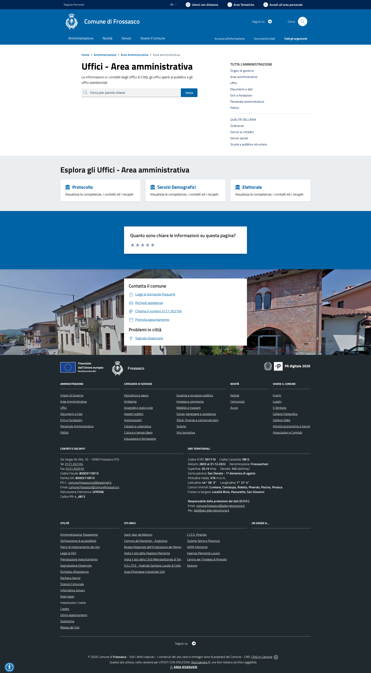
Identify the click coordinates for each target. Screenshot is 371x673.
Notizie (234, 395)
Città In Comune (261, 656)
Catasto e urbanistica (137, 426)
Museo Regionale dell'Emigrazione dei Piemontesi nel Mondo (163, 547)
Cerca (189, 92)
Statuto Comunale (72, 584)
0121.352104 (74, 464)
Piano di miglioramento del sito (80, 547)
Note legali (67, 596)
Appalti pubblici (133, 414)
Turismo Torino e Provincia (203, 540)
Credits (64, 608)
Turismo (181, 426)
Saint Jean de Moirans (138, 534)
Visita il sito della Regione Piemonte (147, 553)
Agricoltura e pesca (136, 395)
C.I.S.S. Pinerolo (197, 534)
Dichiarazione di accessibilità (78, 540)
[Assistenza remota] (275, 656)
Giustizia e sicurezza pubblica (194, 395)
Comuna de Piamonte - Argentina (145, 540)
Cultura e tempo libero (138, 432)
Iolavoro (192, 565)
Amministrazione (103, 54)
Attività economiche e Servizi (291, 426)
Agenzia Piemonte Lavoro (203, 553)
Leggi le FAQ (68, 553)
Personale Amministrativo (77, 426)
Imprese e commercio (190, 401)
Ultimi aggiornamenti (73, 615)
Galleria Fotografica (285, 414)
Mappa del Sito (69, 627)
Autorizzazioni (133, 420)
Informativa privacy (72, 590)
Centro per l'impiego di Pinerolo (207, 559)
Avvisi (234, 407)
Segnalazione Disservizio (76, 565)
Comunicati (237, 401)
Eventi (277, 395)
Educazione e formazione (140, 438)
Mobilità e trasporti (188, 407)
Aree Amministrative (133, 54)
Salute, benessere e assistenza (196, 414)
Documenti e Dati (71, 414)
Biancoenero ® (200, 662)
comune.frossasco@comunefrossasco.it (94, 487)
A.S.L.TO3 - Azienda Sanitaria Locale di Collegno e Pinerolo (161, 565)
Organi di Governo (71, 395)
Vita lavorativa (185, 432)
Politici (64, 432)
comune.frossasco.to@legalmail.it (89, 482)
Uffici (63, 407)
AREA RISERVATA (185, 667)
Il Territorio (279, 407)
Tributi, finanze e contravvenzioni (197, 420)
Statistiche (67, 621)
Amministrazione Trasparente (79, 534)
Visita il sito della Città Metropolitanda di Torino (154, 559)
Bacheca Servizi (70, 578)
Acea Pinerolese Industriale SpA (144, 571)
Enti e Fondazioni (71, 420)
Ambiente (130, 401)
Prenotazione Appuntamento (79, 559)
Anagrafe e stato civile (138, 407)
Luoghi (277, 401)
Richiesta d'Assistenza (74, 571)
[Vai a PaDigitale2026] (287, 366)
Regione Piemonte (74, 5)
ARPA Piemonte (197, 547)
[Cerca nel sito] (302, 21)
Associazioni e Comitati (287, 432)
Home (85, 54)
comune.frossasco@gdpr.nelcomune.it (220, 505)
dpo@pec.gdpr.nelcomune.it (211, 510)
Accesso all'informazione (229, 38)
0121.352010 (75, 468)
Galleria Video (281, 420)
